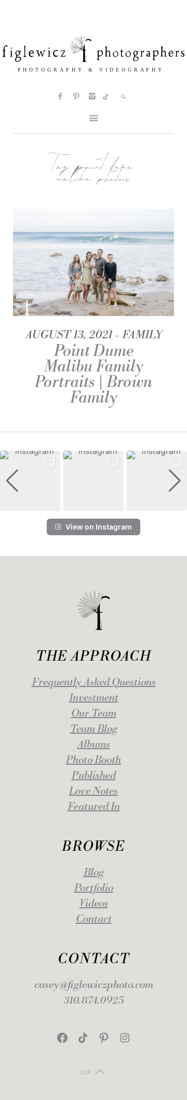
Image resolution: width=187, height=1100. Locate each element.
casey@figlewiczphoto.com (93, 985)
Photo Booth (93, 760)
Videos (93, 903)
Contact (94, 919)
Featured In (94, 807)
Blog (94, 872)
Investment (93, 698)
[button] (93, 504)
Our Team (93, 713)
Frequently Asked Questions (94, 682)
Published (94, 775)
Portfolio (93, 888)
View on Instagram (98, 526)
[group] (30, 481)
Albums (93, 744)
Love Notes (93, 791)
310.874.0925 (93, 1000)
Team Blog (93, 729)
